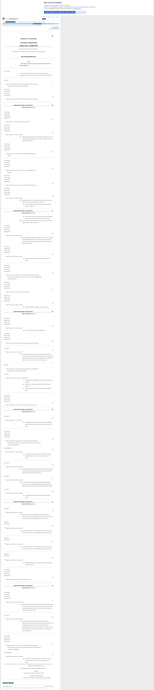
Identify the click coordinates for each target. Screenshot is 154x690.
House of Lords (13, 23)
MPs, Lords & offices (20, 21)
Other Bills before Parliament (54, 28)
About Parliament (28, 21)
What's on (18, 23)
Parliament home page (9, 25)
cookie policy (77, 8)
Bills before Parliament (30, 25)
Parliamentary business (10, 21)
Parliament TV (44, 23)
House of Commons (6, 23)
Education (43, 21)
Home (4, 21)
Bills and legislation (24, 25)
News (49, 23)
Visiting (39, 21)
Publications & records (37, 23)
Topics (52, 23)
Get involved (34, 21)
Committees (30, 23)
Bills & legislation (24, 23)
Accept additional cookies (52, 12)
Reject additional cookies (67, 12)
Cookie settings (81, 12)
